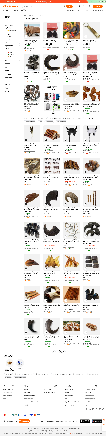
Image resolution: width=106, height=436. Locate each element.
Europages (77, 428)
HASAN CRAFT (87, 47)
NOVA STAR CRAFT (88, 184)
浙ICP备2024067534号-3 (95, 433)
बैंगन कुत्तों (9, 377)
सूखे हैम (41, 121)
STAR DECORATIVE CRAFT (90, 248)
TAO (66, 428)
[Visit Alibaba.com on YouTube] (100, 409)
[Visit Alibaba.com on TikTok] (103, 409)
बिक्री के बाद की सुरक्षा (28, 398)
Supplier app (50, 421)
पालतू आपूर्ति (31, 15)
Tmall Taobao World (45, 428)
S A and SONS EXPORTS (49, 215)
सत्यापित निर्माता (47, 389)
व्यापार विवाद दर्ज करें (69, 395)
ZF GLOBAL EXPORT (29, 49)
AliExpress (29, 428)
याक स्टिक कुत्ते (50, 121)
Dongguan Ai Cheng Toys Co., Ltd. (71, 152)
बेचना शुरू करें (88, 392)
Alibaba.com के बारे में (8, 386)
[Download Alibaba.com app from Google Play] (97, 421)
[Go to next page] (70, 351)
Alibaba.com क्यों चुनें (8, 389)
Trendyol (70, 428)
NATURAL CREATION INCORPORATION (71, 47)
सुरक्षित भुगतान (27, 389)
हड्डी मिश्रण (9, 374)
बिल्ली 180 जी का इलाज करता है (43, 374)
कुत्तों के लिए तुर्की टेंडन (56, 118)
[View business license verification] (68, 433)
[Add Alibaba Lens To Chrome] (24, 421)
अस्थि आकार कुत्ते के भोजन (79, 374)
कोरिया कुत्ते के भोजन (43, 118)
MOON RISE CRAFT (48, 248)
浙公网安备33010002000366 (80, 433)
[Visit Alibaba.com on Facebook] (86, 409)
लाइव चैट (67, 392)
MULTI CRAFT (27, 110)
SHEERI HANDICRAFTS (69, 79)
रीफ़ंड (66, 398)
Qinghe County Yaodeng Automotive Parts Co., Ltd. (51, 47)
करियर (4, 398)
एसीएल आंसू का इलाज (90, 118)
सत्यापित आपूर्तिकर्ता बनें (90, 398)
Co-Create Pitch (7, 392)
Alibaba (25, 15)
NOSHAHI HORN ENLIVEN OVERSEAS (71, 110)
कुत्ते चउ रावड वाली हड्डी (30, 118)
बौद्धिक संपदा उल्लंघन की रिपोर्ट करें (72, 402)
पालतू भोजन (39, 15)
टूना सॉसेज (18, 374)
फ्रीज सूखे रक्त (67, 118)
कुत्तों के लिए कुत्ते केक (29, 374)
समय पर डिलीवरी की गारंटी (29, 395)
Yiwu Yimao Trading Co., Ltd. (50, 183)
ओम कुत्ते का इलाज (78, 118)
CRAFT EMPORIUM (29, 344)
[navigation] (12, 184)
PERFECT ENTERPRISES (89, 215)
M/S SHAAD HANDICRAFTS (31, 248)
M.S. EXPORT (27, 79)
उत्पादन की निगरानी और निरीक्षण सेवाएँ (31, 402)
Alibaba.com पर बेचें (90, 389)
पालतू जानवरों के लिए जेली (93, 374)
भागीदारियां (87, 402)
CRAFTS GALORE (47, 79)
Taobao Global (59, 428)
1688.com (36, 428)
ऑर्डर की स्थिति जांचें (89, 395)
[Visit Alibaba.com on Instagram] (96, 409)
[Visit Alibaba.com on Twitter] (93, 409)
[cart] (84, 6)
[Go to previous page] (53, 351)
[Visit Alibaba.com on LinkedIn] (90, 409)
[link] (104, 420)
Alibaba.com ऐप (60, 421)
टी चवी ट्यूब (56, 374)
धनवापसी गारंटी (27, 392)
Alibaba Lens (10, 421)
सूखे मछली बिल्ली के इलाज (30, 121)
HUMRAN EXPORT (28, 183)
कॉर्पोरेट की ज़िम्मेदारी (7, 395)
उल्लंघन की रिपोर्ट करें (69, 405)
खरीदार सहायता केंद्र (69, 389)
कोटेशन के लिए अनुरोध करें (49, 392)
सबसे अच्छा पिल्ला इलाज (62, 121)
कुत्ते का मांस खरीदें (66, 374)
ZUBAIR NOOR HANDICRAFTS (71, 184)
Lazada (53, 428)
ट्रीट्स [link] (45, 15)
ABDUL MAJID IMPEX (29, 151)
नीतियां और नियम (27, 405)
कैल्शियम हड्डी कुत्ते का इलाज (20, 377)
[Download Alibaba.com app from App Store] (85, 421)
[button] (64, 6)
